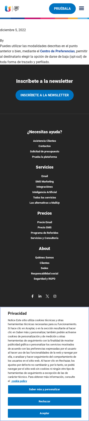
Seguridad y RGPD (44, 278)
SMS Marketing (44, 181)
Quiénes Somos (44, 257)
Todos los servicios (44, 197)
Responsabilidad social (44, 273)
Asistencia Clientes (44, 140)
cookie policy (19, 381)
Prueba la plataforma (44, 156)
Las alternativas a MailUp (45, 202)
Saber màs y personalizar (44, 389)
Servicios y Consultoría (44, 238)
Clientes (44, 262)
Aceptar (44, 413)
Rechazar (44, 401)
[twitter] (48, 296)
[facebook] (33, 296)
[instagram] (55, 296)
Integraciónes (44, 186)
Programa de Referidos (44, 232)
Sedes (44, 268)
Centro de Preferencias (57, 51)
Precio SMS (45, 227)
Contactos (44, 146)
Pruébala (62, 9)
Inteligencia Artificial (44, 192)
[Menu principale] (80, 8)
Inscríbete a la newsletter (44, 95)
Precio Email (44, 222)
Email (44, 176)
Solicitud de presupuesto (44, 151)
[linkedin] (40, 296)
